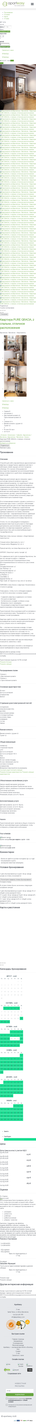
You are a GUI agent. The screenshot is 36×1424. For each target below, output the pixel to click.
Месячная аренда (18, 1345)
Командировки (18, 1343)
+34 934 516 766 (18, 1314)
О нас (18, 1309)
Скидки (18, 1351)
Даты (1, 27)
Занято (6, 1131)
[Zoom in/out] (5, 310)
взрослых (3, 33)
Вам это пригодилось (18, 1254)
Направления (18, 1341)
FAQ (18, 1349)
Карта (6, 16)
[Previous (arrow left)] (1, 312)
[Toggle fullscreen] (3, 310)
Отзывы (6, 18)
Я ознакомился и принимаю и (20, 1400)
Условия (7, 14)
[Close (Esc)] (1, 310)
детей (2, 41)
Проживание (8, 12)
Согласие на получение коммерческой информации (20, 1405)
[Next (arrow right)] (3, 312)
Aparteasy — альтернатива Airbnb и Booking (18, 1347)
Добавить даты (5, 31)
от (1, 22)
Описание (4, 314)
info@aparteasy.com (18, 1317)
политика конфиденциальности (20, 1399)
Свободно (8, 1136)
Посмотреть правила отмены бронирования (16, 879)
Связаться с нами (18, 1355)
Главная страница (18, 1339)
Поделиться (5, 445)
